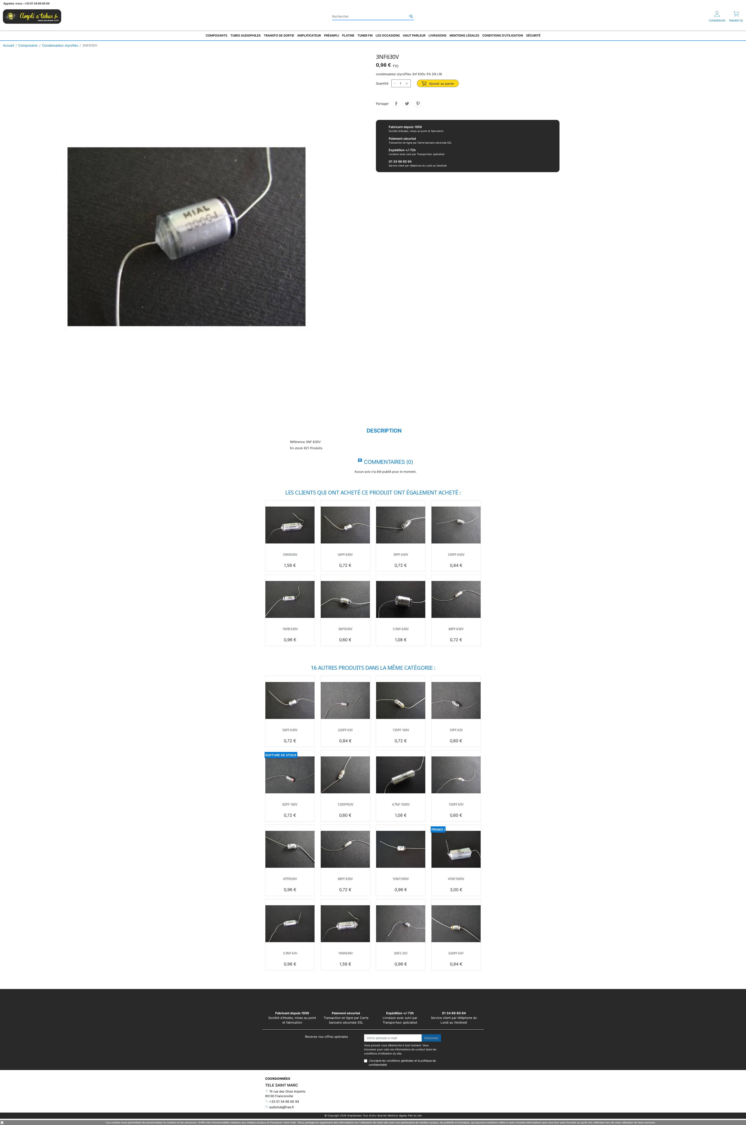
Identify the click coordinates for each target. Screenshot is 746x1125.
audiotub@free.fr (281, 1107)
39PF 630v (400, 554)
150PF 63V (456, 804)
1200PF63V (345, 804)
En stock (296, 448)
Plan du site (415, 1115)
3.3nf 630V (401, 629)
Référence (297, 442)
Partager (396, 103)
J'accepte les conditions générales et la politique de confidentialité (402, 1063)
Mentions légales (397, 1115)
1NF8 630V (290, 629)
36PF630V (345, 629)
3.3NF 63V (290, 953)
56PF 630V (345, 554)
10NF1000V (400, 879)
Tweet (407, 103)
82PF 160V (289, 804)
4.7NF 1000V (401, 804)
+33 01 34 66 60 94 (283, 1101)
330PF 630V (456, 554)
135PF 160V (400, 730)
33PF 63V (456, 730)
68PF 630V (456, 629)
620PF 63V (456, 953)
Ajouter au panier (441, 83)
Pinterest (418, 103)
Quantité (382, 83)
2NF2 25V (401, 953)
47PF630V (290, 879)
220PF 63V (345, 730)
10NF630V (290, 554)
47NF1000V (456, 879)
